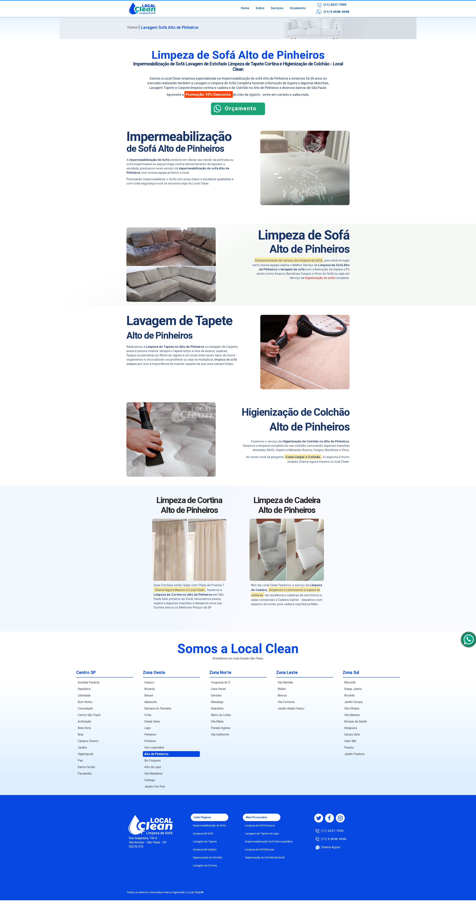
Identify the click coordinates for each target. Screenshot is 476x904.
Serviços (277, 8)
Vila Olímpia (351, 708)
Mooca (282, 695)
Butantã (149, 689)
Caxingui (149, 780)
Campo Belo (352, 734)
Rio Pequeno (152, 760)
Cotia (147, 715)
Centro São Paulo (89, 715)
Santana (216, 695)
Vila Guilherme (220, 734)
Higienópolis (86, 754)
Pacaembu (85, 773)
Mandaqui (217, 702)
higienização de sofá (319, 278)
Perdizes (150, 741)
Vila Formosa (286, 702)
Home (245, 8)
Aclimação (84, 721)
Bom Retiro (85, 702)
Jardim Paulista (354, 754)
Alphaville (150, 702)
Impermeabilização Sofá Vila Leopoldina (268, 841)
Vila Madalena (153, 773)
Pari (80, 760)
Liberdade (84, 695)
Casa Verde (218, 689)
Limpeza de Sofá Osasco (260, 825)
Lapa (147, 728)
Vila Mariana (352, 715)
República (84, 689)
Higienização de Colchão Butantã (264, 857)
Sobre (260, 8)
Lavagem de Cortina (205, 865)
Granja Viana (152, 721)
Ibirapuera (350, 728)
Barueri (148, 695)
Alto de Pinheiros (156, 754)
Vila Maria (217, 721)
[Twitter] (318, 818)
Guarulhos (217, 708)
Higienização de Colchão (207, 857)
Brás (80, 734)
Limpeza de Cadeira (204, 849)
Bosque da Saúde (355, 721)
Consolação (85, 708)
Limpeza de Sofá (203, 833)
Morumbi (350, 682)
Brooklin (349, 695)
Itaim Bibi (350, 741)
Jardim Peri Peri (154, 786)
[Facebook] (329, 818)
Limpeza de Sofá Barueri (259, 849)
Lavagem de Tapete (205, 841)
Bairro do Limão (221, 715)
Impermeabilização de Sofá (209, 825)
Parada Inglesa (220, 728)
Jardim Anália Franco (291, 708)
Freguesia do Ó (220, 682)
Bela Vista (84, 728)
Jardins (82, 747)
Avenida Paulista (88, 682)
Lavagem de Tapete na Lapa (262, 833)
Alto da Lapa (152, 767)
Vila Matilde (285, 682)
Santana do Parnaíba (157, 708)
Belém (282, 689)
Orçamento (298, 8)
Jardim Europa (353, 702)
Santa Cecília (86, 767)
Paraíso (349, 747)
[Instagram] (340, 818)
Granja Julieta (353, 689)
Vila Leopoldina (154, 747)
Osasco (149, 682)
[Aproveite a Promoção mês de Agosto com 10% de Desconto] (238, 114)
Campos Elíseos (88, 741)
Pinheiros (150, 734)
